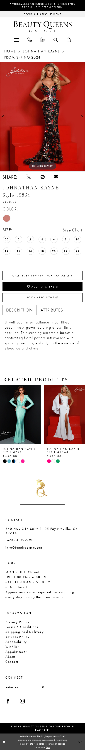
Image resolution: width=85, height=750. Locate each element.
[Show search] (55, 39)
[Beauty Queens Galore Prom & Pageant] (43, 26)
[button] (16, 39)
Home (10, 51)
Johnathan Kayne (41, 51)
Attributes (52, 310)
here (48, 747)
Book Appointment (43, 297)
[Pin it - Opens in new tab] (42, 176)
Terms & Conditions (21, 627)
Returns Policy (17, 637)
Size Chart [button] (72, 230)
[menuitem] (16, 39)
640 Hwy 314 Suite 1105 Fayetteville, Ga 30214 (41, 531)
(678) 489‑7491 (19, 540)
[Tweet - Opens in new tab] (28, 176)
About (10, 657)
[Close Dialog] (4, 742)
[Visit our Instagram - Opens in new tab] (22, 701)
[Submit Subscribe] (42, 687)
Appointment (16, 652)
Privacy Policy (17, 622)
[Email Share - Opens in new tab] (56, 177)
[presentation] (54, 414)
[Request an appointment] (42, 39)
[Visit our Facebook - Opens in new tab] (8, 701)
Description (19, 310)
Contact (11, 662)
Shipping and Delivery (24, 632)
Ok (80, 741)
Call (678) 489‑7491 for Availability (42, 275)
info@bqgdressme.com (24, 547)
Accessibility (16, 642)
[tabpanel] (42, 116)
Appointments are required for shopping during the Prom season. (42, 5)
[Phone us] (29, 39)
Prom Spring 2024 (22, 57)
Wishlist (12, 647)
